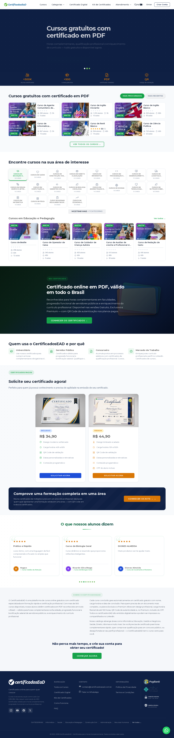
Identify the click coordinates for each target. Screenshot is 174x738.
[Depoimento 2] (81, 581)
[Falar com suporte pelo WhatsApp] (166, 730)
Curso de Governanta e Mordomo (139, 570)
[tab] (84, 68)
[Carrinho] (141, 4)
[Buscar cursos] (135, 4)
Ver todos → (160, 218)
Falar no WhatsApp (90, 692)
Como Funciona (61, 703)
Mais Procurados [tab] (132, 96)
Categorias (57, 4)
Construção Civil (91, 722)
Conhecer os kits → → (142, 498)
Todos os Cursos (61, 687)
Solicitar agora (60, 475)
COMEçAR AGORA (87, 656)
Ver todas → (136, 722)
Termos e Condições (125, 692)
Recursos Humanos (121, 722)
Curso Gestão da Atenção (31, 570)
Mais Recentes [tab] (155, 96)
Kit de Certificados (101, 4)
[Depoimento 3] (83, 581)
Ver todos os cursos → (87, 144)
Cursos (43, 4)
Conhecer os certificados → (69, 320)
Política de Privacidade (126, 687)
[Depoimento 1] (79, 581)
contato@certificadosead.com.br (97, 687)
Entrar (149, 4)
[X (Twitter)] (30, 710)
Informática (50, 722)
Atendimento (122, 4)
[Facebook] (23, 710)
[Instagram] (11, 710)
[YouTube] (17, 710)
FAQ (56, 708)
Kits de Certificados (62, 698)
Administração (105, 722)
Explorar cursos (62, 55)
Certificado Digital (78, 4)
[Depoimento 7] (92, 581)
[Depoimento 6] (90, 581)
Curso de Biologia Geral (83, 570)
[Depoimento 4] (85, 581)
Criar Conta (162, 4)
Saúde (59, 722)
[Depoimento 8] (94, 581)
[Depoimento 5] (88, 581)
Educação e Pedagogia (73, 722)
